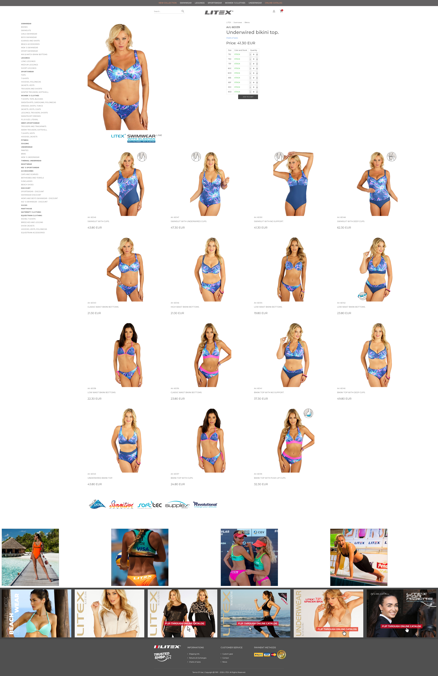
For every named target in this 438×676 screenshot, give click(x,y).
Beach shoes (27, 185)
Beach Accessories (30, 44)
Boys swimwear (29, 37)
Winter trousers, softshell (35, 92)
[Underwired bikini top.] (155, 75)
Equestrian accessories (33, 233)
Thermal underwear (31, 161)
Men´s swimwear (29, 48)
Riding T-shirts (28, 219)
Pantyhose (26, 209)
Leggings (200, 3)
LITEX (228, 22)
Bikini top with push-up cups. (270, 478)
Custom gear (227, 654)
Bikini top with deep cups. (351, 392)
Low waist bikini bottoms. (268, 307)
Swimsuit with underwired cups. (189, 221)
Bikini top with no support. (269, 392)
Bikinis (24, 27)
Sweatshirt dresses (31, 116)
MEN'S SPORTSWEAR (30, 123)
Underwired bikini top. (100, 478)
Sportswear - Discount (32, 191)
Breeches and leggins (32, 222)
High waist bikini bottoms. (185, 307)
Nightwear (26, 164)
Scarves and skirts (30, 41)
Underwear (255, 3)
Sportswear (215, 3)
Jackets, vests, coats (31, 109)
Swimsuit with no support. (269, 221)
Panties (24, 150)
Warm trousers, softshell (34, 130)
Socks (24, 205)
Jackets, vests (27, 85)
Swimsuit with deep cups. (351, 221)
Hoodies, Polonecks (31, 82)
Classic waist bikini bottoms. (103, 307)
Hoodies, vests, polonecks (34, 229)
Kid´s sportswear (30, 168)
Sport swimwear (29, 51)
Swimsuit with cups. (98, 221)
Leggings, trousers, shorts (34, 113)
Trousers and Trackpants (33, 126)
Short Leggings (28, 68)
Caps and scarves (29, 174)
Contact (225, 658)
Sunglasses (26, 181)
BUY (165, 227)
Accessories (27, 171)
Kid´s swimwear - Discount (34, 202)
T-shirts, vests (28, 133)
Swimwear (186, 3)
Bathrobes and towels (32, 178)
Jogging (25, 144)
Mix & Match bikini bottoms (34, 54)
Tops (23, 75)
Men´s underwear (30, 157)
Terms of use (197, 672)
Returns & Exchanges (197, 658)
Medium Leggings (29, 65)
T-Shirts (25, 78)
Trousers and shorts (31, 89)
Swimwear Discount (31, 195)
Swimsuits (26, 30)
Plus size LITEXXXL (29, 120)
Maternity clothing (31, 212)
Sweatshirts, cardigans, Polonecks (38, 102)
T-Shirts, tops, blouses (32, 99)
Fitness (24, 140)
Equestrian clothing (31, 215)
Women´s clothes (235, 3)
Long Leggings (28, 61)
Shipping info (194, 654)
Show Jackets (27, 226)
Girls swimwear (29, 34)
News (224, 662)
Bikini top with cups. (182, 478)
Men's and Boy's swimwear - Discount (39, 198)
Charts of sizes (232, 38)
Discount (26, 188)
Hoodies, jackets (29, 137)
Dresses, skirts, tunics (32, 106)
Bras (23, 154)
